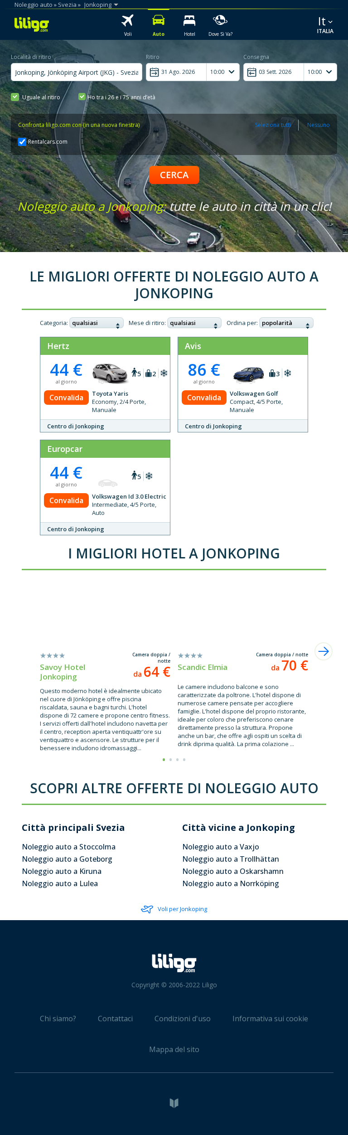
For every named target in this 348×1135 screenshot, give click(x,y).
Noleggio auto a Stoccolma (69, 847)
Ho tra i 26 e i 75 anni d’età (121, 97)
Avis (193, 345)
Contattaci (115, 1018)
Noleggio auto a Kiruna (62, 871)
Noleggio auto (33, 4)
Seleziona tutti (273, 125)
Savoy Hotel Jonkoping (62, 672)
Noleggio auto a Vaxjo (220, 847)
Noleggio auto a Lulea (60, 883)
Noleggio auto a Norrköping (230, 883)
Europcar (64, 448)
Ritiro (153, 57)
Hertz (58, 345)
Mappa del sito (174, 1049)
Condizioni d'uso (183, 1018)
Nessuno (318, 125)
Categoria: (54, 323)
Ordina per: (242, 323)
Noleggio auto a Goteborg (67, 859)
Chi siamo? (58, 1018)
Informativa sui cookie (270, 1018)
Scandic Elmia (202, 667)
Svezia (67, 4)
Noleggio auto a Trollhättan (230, 859)
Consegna (256, 57)
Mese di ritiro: (147, 323)
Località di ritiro (31, 57)
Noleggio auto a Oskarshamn (233, 871)
